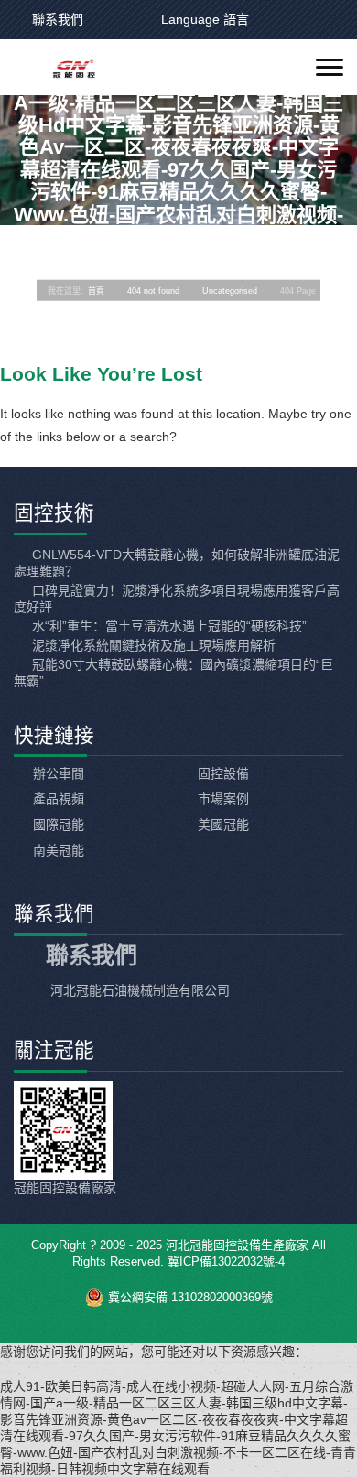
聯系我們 (57, 19)
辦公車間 (58, 773)
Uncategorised (229, 290)
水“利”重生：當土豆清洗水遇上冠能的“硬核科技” (167, 626)
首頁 (96, 290)
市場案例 (223, 799)
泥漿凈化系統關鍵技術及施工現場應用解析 (152, 645)
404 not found (153, 290)
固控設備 (223, 773)
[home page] (62, 67)
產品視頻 (58, 799)
